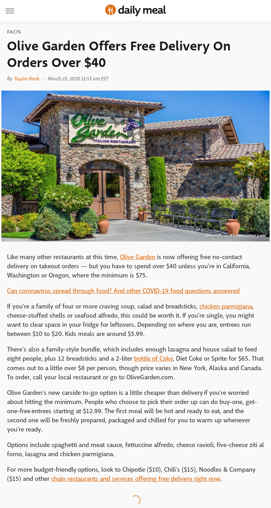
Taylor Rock (26, 78)
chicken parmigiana (225, 306)
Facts (14, 32)
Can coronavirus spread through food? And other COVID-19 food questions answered (123, 291)
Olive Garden (137, 257)
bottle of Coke (153, 359)
